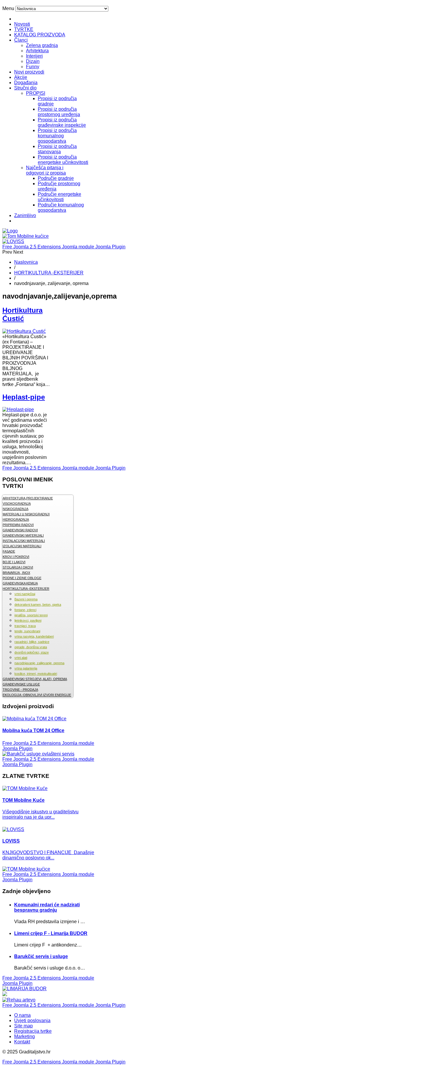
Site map (23, 1025)
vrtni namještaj (24, 594)
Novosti (22, 24)
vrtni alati (20, 657)
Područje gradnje (56, 178)
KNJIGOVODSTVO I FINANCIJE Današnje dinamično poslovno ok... (48, 855)
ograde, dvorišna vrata (30, 647)
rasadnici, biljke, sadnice (31, 642)
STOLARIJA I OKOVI (18, 567)
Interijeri (34, 55)
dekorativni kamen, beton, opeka (37, 604)
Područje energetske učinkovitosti (59, 197)
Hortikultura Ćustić (22, 314)
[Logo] (10, 230)
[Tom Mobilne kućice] (25, 236)
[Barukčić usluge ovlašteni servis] (38, 753)
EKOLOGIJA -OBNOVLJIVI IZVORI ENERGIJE (37, 695)
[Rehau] (4, 994)
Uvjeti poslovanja (32, 1020)
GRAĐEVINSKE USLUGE (21, 684)
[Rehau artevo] (18, 999)
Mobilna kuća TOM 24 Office (33, 730)
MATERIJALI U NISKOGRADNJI (26, 514)
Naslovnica (26, 262)
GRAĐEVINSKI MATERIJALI (23, 535)
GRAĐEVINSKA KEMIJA (20, 583)
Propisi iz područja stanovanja (57, 149)
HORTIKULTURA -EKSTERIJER (49, 272)
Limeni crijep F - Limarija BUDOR (50, 933)
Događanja (25, 82)
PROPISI (35, 93)
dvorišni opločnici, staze (31, 652)
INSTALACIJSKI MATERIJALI (24, 541)
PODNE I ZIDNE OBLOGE (22, 578)
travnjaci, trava (25, 626)
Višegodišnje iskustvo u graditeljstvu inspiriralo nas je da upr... (40, 814)
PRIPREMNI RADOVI (18, 525)
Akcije (20, 77)
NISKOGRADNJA (15, 509)
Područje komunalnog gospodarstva (61, 207)
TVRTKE (23, 29)
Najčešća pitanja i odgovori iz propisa (46, 170)
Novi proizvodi (29, 71)
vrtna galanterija (25, 668)
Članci (21, 40)
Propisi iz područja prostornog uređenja (59, 112)
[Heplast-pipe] (18, 409)
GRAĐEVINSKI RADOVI (20, 530)
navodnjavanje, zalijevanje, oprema (39, 663)
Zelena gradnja (42, 45)
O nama (22, 1015)
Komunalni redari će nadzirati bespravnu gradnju (47, 907)
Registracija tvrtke (33, 1031)
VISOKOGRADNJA (17, 503)
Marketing (24, 1036)
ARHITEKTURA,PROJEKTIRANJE (28, 498)
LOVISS (11, 840)
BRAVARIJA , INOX (16, 572)
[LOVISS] (13, 241)
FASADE (9, 551)
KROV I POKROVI (16, 556)
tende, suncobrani (27, 631)
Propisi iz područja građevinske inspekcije (62, 122)
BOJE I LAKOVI (14, 562)
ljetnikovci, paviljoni (27, 620)
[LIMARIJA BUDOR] (24, 988)
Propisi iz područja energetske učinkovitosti (63, 159)
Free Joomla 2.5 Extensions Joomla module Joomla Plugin (63, 246)
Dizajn (33, 61)
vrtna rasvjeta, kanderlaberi (34, 636)
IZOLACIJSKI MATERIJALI (22, 546)
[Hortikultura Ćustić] (24, 331)
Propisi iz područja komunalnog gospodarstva (57, 136)
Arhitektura (37, 50)
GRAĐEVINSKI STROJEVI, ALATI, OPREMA (35, 679)
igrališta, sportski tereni (31, 615)
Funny (32, 66)
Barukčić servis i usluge (41, 956)
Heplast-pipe (23, 397)
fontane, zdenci (25, 610)
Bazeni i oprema (25, 599)
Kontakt (22, 1041)
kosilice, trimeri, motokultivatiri (35, 673)
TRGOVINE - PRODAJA (20, 689)
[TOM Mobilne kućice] (26, 868)
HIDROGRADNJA (16, 519)
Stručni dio (25, 87)
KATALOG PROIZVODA (39, 34)
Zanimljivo (25, 215)
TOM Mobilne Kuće (23, 800)
